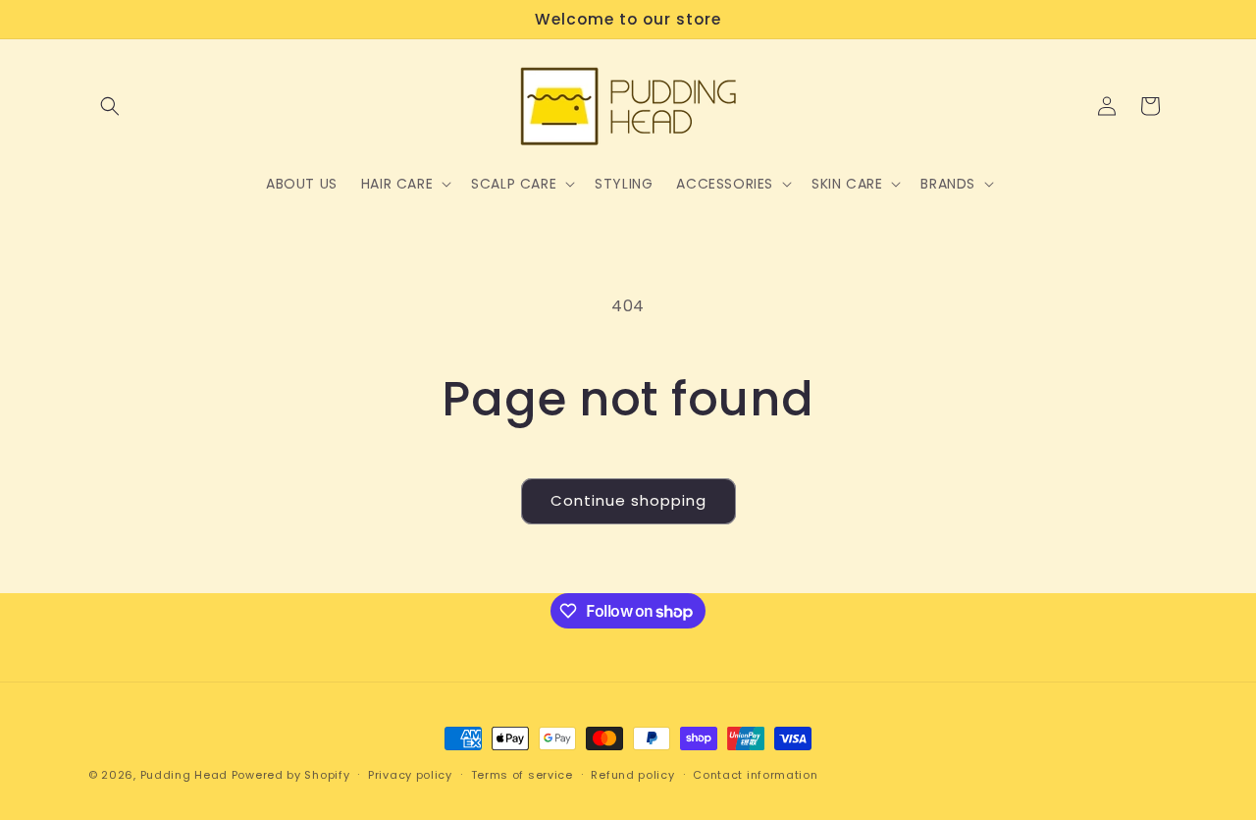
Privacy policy (410, 775)
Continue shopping (628, 500)
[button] (109, 106)
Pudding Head (184, 775)
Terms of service (522, 775)
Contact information (755, 775)
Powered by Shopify (291, 775)
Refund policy (632, 775)
